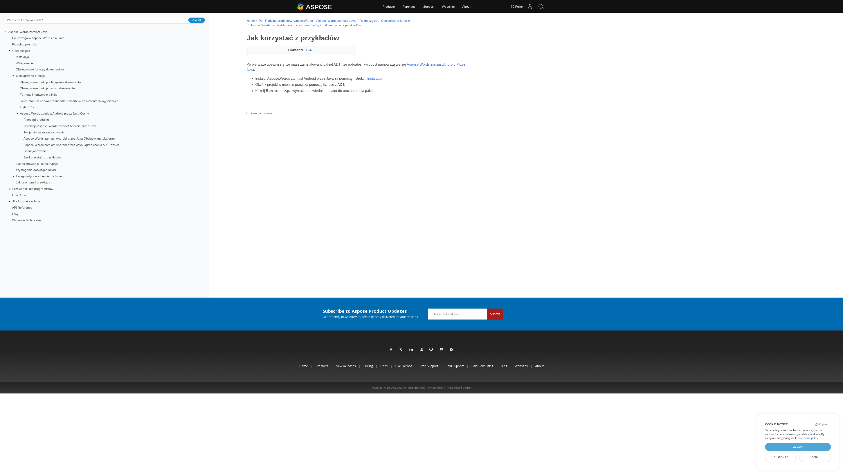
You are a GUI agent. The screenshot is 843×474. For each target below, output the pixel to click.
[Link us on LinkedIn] (411, 350)
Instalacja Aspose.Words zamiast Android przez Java (60, 126)
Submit (495, 314)
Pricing (368, 366)
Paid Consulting (482, 366)
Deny (815, 457)
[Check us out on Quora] (431, 350)
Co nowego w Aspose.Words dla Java (38, 38)
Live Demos (403, 366)
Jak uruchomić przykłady (33, 182)
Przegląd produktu (25, 44)
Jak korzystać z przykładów (42, 157)
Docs (384, 366)
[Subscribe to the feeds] (452, 350)
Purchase (409, 6)
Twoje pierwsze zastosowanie (44, 132)
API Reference (22, 207)
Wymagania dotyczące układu (37, 170)
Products (388, 6)
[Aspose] (314, 6)
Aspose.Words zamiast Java (28, 32)
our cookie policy (808, 438)
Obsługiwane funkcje (30, 75)
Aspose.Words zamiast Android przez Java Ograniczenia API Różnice (71, 145)
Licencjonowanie (35, 151)
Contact (467, 387)
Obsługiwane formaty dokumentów (40, 69)
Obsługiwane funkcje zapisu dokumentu (47, 88)
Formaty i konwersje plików (38, 94)
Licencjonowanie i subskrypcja (37, 163)
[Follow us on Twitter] (401, 350)
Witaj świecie (25, 63)
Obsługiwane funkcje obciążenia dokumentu (50, 82)
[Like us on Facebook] (391, 350)
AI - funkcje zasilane (26, 201)
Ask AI (196, 20)
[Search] (541, 6)
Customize (781, 457)
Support (428, 6)
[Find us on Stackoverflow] (421, 350)
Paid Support (455, 366)
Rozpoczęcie (21, 50)
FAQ (15, 213)
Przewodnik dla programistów (32, 188)
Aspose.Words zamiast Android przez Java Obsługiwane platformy (69, 138)
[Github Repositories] (442, 350)
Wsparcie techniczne (26, 220)
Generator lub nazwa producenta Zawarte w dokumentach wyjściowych (69, 101)
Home (251, 20)
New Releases (346, 366)
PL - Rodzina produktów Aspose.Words (286, 20)
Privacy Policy (435, 387)
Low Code (19, 195)
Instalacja (22, 57)
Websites (448, 6)
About (466, 6)
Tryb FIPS (27, 107)
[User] (530, 6)
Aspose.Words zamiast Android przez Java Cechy (54, 113)
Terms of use (453, 387)
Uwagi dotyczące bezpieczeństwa (39, 176)
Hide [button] (309, 50)
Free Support (429, 366)
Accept (798, 446)
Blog (504, 366)
